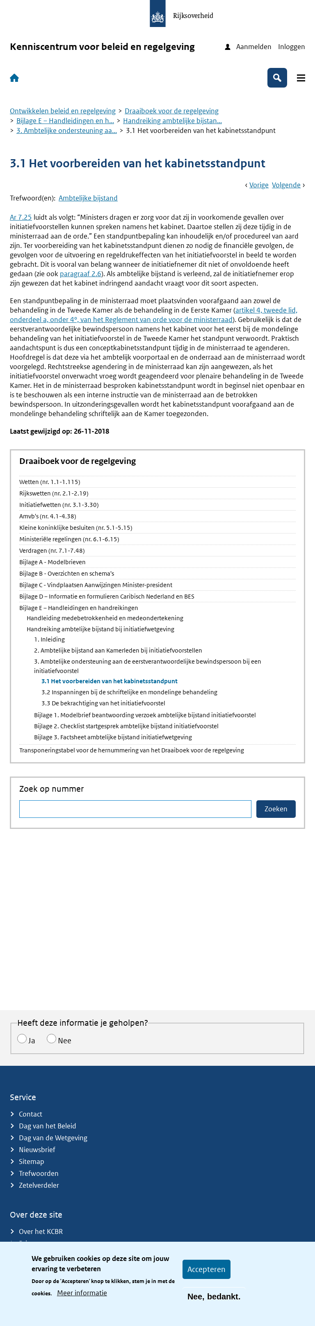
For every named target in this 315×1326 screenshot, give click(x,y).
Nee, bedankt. (214, 1296)
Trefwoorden (39, 1173)
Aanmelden (254, 46)
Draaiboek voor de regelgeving (172, 110)
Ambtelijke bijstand (88, 198)
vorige (259, 184)
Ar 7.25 (21, 217)
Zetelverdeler (39, 1185)
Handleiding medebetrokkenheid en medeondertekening (105, 618)
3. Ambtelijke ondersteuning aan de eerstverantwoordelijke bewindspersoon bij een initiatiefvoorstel (147, 666)
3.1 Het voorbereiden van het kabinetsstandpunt (109, 681)
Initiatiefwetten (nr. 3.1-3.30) (59, 505)
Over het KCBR (41, 1231)
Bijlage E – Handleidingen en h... (65, 120)
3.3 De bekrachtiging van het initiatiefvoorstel (103, 703)
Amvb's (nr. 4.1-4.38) (47, 516)
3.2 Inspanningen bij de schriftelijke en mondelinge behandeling (129, 692)
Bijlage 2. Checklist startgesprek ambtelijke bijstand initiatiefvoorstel (126, 726)
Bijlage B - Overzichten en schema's (66, 573)
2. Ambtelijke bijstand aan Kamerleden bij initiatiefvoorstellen (118, 650)
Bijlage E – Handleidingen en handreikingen (78, 608)
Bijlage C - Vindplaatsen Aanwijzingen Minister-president (95, 585)
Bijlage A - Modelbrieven (52, 562)
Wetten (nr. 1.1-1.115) (49, 482)
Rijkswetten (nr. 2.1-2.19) (54, 493)
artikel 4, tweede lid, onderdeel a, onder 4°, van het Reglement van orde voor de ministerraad (153, 315)
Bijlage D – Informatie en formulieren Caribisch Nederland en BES (106, 596)
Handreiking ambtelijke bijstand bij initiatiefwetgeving (100, 629)
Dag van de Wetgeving (53, 1137)
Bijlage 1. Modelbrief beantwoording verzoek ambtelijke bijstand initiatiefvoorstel (145, 715)
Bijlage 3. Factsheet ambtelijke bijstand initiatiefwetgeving (113, 737)
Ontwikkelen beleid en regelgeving (63, 110)
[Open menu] (301, 77)
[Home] (16, 78)
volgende (286, 184)
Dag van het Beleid (47, 1125)
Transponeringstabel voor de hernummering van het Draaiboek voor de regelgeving (131, 750)
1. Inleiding (49, 639)
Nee (64, 1040)
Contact (30, 1114)
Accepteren (206, 1269)
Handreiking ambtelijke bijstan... (172, 120)
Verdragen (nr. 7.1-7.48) (52, 550)
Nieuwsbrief (37, 1149)
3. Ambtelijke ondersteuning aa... (66, 130)
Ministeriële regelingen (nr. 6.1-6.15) (69, 539)
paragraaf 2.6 (80, 273)
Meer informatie (82, 1292)
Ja (31, 1040)
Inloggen (291, 46)
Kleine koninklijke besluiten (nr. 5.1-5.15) (75, 527)
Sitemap (31, 1161)
